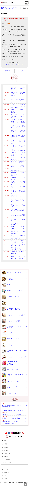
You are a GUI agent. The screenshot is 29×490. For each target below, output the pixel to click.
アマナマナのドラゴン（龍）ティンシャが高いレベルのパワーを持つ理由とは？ (18, 126)
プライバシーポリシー (8, 463)
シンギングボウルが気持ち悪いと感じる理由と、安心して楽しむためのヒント (18, 106)
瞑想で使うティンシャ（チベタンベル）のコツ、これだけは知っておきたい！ (18, 205)
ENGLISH (4, 440)
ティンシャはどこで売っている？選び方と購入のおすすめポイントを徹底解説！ (18, 237)
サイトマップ (5, 466)
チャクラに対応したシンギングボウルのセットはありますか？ (18, 116)
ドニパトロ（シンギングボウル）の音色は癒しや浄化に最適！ (18, 183)
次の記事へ (21, 71)
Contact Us (5, 475)
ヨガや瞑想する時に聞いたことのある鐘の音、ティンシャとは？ (18, 253)
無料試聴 (4, 444)
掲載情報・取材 (6, 453)
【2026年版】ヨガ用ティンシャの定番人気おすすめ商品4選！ (18, 137)
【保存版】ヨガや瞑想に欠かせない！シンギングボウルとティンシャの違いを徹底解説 (18, 121)
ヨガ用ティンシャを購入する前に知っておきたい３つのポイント (18, 228)
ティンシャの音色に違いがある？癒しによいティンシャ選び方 (18, 192)
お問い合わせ (5, 472)
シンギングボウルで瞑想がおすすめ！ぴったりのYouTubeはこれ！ (18, 131)
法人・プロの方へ (6, 469)
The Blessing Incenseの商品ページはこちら (16, 64)
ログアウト (5, 478)
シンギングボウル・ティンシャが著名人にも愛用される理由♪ (18, 142)
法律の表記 (5, 456)
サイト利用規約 (6, 459)
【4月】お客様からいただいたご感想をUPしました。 (14, 418)
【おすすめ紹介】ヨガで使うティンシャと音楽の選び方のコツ (18, 211)
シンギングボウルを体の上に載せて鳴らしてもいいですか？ (18, 88)
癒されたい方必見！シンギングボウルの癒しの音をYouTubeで (18, 174)
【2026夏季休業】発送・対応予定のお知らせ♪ (12, 410)
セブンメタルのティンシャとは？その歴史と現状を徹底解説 (18, 219)
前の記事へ (8, 71)
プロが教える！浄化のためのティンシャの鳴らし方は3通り (18, 200)
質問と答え (5, 450)
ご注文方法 (5, 447)
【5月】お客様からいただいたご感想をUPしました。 (14, 414)
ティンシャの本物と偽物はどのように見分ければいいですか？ (18, 101)
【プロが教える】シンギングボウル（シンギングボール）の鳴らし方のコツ (18, 154)
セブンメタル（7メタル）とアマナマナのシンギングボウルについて (18, 111)
